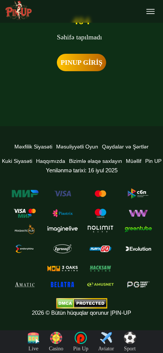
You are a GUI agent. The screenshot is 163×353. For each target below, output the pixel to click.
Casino (56, 348)
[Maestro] (100, 213)
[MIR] (24, 193)
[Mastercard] (100, 193)
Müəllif (133, 161)
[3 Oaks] (62, 268)
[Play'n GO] (100, 249)
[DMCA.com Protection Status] (81, 303)
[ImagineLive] (62, 229)
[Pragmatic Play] (24, 229)
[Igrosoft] (62, 249)
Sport (130, 348)
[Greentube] (138, 229)
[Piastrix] (62, 213)
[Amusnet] (100, 284)
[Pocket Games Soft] (138, 284)
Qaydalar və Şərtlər (125, 147)
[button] (149, 324)
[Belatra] (62, 284)
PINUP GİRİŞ (81, 62)
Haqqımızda (50, 161)
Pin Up (80, 348)
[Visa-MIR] (24, 213)
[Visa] (62, 193)
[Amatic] (24, 284)
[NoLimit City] (100, 229)
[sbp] (138, 193)
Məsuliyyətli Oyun (77, 147)
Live (33, 348)
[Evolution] (138, 249)
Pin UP (153, 161)
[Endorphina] (24, 249)
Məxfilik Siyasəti (33, 147)
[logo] (18, 10)
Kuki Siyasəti (17, 161)
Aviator (106, 348)
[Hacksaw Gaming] (100, 268)
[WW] (138, 213)
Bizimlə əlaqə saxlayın (95, 161)
